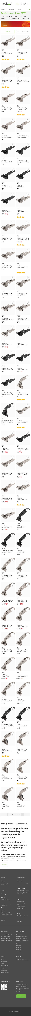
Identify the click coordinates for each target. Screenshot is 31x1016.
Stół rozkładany (21, 903)
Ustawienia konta (5, 938)
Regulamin (19, 934)
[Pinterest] (2, 988)
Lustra (3, 920)
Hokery (3, 890)
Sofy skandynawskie (22, 894)
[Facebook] (2, 985)
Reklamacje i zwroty (21, 938)
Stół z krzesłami (21, 904)
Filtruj (8, 31)
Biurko (3, 877)
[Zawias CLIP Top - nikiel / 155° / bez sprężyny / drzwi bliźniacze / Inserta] (8, 639)
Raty (17, 943)
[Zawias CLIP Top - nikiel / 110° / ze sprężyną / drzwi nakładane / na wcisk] (23, 97)
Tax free (18, 951)
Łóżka (2, 911)
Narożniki (20, 881)
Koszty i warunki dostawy (23, 940)
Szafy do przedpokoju (22, 915)
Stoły (18, 899)
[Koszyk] (24, 4)
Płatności (18, 945)
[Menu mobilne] (28, 4)
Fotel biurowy (4, 883)
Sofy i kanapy (21, 888)
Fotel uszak (4, 884)
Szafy (18, 914)
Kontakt (3, 959)
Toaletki (19, 921)
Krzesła (3, 898)
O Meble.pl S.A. (4, 965)
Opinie (2, 967)
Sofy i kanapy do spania (23, 892)
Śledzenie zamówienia (6, 934)
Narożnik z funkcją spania (23, 883)
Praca (2, 963)
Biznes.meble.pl (5, 972)
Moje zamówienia (5, 936)
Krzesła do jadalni (5, 899)
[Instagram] (5, 985)
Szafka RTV (20, 908)
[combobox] (23, 31)
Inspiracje (18, 949)
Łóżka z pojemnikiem (6, 914)
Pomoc (18, 942)
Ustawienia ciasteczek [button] (6, 940)
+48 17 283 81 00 (22, 960)
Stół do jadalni (20, 901)
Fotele (3, 881)
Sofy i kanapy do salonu (23, 890)
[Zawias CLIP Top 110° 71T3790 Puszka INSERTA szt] (23, 308)
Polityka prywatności (21, 936)
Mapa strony (4, 970)
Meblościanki (21, 877)
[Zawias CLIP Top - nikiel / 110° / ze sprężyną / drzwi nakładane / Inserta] (8, 97)
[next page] (22, 814)
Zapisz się (21, 996)
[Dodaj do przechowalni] (12, 37)
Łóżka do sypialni (5, 913)
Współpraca (4, 961)
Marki (2, 968)
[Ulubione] (21, 4)
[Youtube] (5, 988)
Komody (3, 894)
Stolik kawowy (21, 906)
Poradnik (18, 947)
